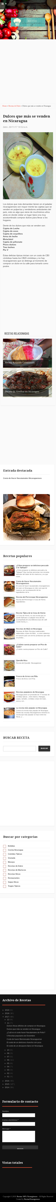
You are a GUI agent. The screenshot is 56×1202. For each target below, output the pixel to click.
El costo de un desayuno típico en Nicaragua (25, 1046)
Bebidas (11, 846)
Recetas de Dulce (15, 106)
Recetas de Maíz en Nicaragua (29, 629)
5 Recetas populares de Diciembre (21, 1036)
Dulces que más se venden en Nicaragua (26, 118)
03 (8, 1070)
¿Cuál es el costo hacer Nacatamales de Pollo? (26, 1032)
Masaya (11, 862)
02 (8, 1073)
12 (8, 1020)
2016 (7, 1081)
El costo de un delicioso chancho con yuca (24, 1042)
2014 (7, 1087)
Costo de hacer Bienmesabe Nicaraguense (24, 1039)
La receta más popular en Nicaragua (31, 708)
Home (4, 106)
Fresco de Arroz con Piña (27, 676)
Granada (11, 858)
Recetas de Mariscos (17, 870)
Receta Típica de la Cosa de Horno (30, 613)
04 (8, 1067)
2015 (7, 1084)
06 (8, 1060)
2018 (7, 1013)
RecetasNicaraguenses (32, 1199)
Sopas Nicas (13, 882)
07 (8, 1057)
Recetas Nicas (14, 874)
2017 (7, 1017)
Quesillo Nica (21, 660)
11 (8, 1023)
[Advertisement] (28, 73)
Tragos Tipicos (14, 886)
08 (8, 1053)
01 (8, 1077)
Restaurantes (14, 878)
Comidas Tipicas (15, 854)
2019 (7, 1010)
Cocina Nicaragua (15, 850)
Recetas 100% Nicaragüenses (27, 1196)
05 (8, 1063)
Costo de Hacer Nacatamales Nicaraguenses (22, 478)
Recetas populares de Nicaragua (30, 692)
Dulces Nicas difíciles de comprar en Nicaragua (26, 1026)
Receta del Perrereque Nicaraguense (32, 597)
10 (8, 1050)
